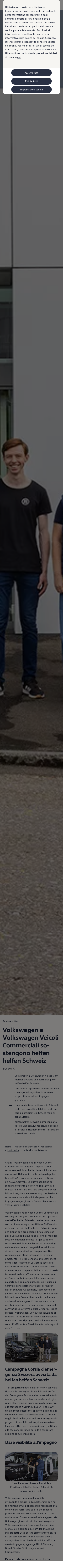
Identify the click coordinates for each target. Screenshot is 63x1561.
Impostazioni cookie (31, 89)
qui (19, 57)
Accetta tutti (31, 72)
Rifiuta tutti (31, 81)
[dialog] (31, 780)
